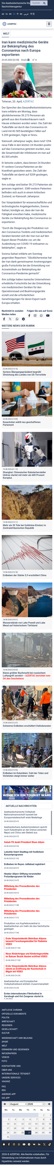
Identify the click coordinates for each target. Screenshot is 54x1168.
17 (8, 1128)
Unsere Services (11, 1077)
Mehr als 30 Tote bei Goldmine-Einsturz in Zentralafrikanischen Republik (24, 526)
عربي (26, 13)
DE (14, 13)
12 (22, 1124)
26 (22, 1132)
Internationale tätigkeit (16, 1073)
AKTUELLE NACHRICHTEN (21, 805)
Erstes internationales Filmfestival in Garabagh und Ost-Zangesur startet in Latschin (23, 996)
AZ (3, 13)
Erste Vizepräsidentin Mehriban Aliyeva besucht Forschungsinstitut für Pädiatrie (26, 941)
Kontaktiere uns (11, 1066)
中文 (32, 13)
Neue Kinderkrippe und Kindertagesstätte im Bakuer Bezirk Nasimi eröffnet (27, 955)
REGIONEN (7, 1025)
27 (29, 1132)
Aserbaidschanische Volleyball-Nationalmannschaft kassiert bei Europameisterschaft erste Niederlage (23, 814)
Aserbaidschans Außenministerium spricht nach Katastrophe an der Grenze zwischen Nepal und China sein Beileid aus (25, 830)
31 (8, 1137)
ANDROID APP (9, 1094)
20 (29, 1128)
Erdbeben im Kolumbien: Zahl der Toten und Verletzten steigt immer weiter (25, 774)
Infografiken (9, 1053)
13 (29, 1124)
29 (43, 1132)
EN (10, 13)
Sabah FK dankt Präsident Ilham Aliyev (24, 842)
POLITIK (5, 1017)
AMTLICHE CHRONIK (12, 1010)
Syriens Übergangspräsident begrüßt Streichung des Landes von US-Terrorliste (24, 373)
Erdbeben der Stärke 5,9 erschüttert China (24, 575)
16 (50, 1124)
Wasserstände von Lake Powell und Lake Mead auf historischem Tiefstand (24, 624)
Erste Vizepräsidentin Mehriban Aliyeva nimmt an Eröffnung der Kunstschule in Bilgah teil (26, 969)
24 (8, 1132)
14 (36, 1124)
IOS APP (6, 1098)
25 (15, 1132)
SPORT (5, 1042)
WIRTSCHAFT (8, 1021)
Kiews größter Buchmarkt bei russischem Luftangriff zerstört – (26, 676)
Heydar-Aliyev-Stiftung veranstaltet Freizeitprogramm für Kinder (22, 875)
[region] (28, 904)
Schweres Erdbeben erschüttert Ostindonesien (27, 725)
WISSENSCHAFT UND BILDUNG (17, 1038)
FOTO (4, 1061)
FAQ (4, 1086)
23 (50, 1128)
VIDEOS (5, 1057)
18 (15, 1128)
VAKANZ (6, 1081)
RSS (4, 1090)
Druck (24, 60)
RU (7, 13)
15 (43, 1124)
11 (15, 1124)
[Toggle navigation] (48, 24)
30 (50, 1132)
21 (36, 1128)
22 (43, 1128)
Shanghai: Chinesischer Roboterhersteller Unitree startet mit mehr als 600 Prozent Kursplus (24, 475)
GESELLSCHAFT (10, 1029)
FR (17, 13)
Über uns (7, 1070)
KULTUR (5, 1033)
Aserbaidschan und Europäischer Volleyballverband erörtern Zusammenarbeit (26, 982)
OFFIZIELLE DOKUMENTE (14, 1014)
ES (21, 13)
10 (8, 1124)
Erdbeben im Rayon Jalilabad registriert (24, 864)
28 (36, 1132)
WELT (6, 33)
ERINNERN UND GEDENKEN (15, 1049)
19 (22, 1128)
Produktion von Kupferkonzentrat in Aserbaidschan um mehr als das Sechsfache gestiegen (26, 926)
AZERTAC (28, 101)
